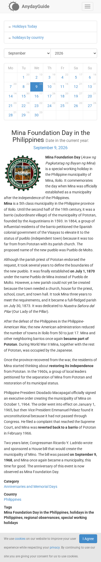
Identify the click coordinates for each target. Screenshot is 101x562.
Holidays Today (24, 26)
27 (92, 105)
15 (25, 95)
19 (78, 95)
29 (25, 114)
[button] (87, 6)
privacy (55, 547)
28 (13, 114)
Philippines (12, 499)
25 (64, 105)
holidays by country (28, 37)
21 (13, 105)
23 (38, 105)
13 (92, 85)
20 (92, 95)
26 (78, 105)
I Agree (88, 539)
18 (64, 95)
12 (78, 85)
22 (25, 105)
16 (38, 95)
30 (38, 114)
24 (51, 105)
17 (51, 95)
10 (51, 85)
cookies (20, 539)
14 (13, 95)
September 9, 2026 (50, 147)
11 (64, 85)
